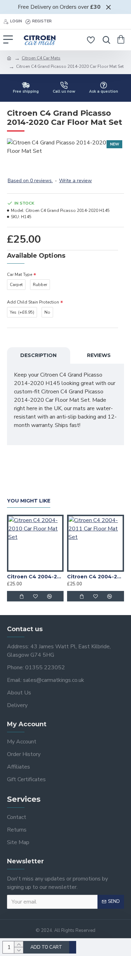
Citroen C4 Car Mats (41, 58)
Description (38, 355)
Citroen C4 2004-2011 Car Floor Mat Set (95, 576)
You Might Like (28, 501)
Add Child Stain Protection (33, 302)
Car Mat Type (19, 274)
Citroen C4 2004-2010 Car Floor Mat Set (35, 576)
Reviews (99, 355)
